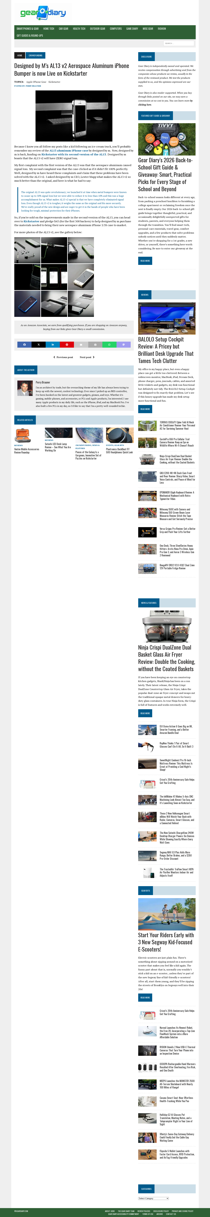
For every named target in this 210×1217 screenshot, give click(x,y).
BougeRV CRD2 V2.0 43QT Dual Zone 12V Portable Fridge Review (177, 566)
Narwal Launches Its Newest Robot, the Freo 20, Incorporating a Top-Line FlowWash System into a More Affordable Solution (177, 1032)
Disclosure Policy (161, 1211)
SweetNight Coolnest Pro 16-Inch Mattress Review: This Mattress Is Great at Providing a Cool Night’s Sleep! (176, 765)
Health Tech (79, 28)
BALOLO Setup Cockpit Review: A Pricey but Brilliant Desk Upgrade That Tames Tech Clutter (166, 350)
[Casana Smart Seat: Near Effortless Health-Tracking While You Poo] (147, 1104)
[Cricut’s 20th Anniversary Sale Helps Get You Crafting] (147, 786)
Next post (85, 357)
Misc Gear (148, 28)
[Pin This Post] (67, 345)
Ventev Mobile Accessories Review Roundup (26, 450)
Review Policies (144, 1211)
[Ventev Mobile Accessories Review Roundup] (22, 441)
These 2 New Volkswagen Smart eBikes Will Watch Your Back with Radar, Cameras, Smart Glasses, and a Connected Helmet (177, 818)
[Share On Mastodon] (124, 345)
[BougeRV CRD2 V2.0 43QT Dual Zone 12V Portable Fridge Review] (147, 571)
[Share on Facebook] (24, 345)
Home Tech (48, 28)
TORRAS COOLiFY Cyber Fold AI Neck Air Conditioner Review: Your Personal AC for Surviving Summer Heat (177, 425)
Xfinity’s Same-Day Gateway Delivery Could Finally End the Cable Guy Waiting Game (177, 1137)
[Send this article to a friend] (81, 345)
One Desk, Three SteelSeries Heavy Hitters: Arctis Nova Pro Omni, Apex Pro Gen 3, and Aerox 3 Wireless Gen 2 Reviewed (177, 550)
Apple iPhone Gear (36, 81)
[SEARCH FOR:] (178, 43)
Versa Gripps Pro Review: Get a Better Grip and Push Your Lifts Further (178, 530)
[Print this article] (95, 345)
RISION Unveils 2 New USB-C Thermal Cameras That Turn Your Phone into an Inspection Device (177, 1050)
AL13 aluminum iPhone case (69, 150)
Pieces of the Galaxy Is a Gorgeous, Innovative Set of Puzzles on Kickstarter (88, 455)
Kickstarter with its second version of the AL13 (73, 154)
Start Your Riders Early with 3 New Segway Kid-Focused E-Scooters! (166, 942)
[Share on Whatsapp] (109, 345)
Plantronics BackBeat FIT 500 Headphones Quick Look (119, 450)
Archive (160, 1214)
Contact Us (171, 1214)
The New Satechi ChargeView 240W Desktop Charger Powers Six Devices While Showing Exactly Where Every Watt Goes (177, 837)
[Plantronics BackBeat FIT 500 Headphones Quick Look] (120, 441)
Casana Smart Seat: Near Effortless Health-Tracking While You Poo (176, 1099)
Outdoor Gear (97, 28)
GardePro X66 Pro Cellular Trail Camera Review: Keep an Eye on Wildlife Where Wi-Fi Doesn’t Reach (177, 442)
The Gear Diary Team (126, 1211)
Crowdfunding (83, 445)
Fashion (162, 28)
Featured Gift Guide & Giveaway (155, 115)
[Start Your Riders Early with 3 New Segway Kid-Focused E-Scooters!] (167, 928)
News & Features (148, 602)
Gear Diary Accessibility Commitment (123, 1214)
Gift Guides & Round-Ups (30, 35)
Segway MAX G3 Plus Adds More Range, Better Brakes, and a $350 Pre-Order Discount (176, 855)
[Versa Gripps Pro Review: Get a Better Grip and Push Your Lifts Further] (147, 535)
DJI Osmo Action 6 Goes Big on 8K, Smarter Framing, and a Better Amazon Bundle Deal (176, 729)
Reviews (18, 445)
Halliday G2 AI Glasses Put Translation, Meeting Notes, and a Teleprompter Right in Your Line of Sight (176, 1119)
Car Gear (63, 28)
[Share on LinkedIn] (53, 345)
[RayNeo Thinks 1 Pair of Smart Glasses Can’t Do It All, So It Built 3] (147, 750)
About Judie (110, 1211)
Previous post (65, 357)
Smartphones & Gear (28, 28)
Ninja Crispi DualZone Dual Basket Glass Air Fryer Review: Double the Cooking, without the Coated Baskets (177, 459)
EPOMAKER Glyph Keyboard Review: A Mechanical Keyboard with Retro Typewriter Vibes (177, 496)
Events (109, 445)
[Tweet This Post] (39, 345)
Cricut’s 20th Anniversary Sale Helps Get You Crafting (177, 781)
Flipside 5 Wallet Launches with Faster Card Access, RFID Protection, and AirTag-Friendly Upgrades (177, 1154)
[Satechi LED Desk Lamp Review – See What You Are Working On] (59, 436)
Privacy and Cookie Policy (182, 1211)
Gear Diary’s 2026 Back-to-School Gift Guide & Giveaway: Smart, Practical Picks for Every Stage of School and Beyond (165, 174)
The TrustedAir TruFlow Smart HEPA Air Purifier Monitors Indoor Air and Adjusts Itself (177, 872)
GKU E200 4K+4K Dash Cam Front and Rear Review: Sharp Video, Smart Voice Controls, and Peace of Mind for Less (177, 477)
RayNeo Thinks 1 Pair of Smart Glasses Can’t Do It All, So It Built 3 (176, 744)
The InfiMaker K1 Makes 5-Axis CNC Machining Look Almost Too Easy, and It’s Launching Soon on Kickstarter (177, 800)
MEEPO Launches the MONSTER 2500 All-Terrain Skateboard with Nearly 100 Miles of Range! (177, 1084)
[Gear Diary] (43, 12)
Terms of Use (147, 1214)
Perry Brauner (33, 86)
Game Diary (132, 28)
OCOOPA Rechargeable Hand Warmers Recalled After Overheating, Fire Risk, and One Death (178, 1067)
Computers (116, 28)
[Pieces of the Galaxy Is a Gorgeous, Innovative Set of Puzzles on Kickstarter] (89, 441)
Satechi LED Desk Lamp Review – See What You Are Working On (58, 447)
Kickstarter (54, 81)
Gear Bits (119, 445)
